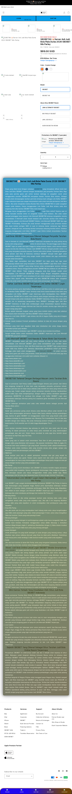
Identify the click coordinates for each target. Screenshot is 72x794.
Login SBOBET (10, 550)
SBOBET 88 (46, 95)
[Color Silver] (51, 69)
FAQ (37, 727)
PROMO (7, 792)
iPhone (6, 720)
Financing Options (26, 727)
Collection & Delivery (42, 717)
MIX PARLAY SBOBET (49, 113)
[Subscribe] (31, 776)
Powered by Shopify (62, 780)
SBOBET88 (38, 189)
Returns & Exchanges (42, 720)
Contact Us (39, 723)
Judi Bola (26, 244)
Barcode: (51, 47)
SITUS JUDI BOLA (9, 733)
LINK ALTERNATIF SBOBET (50, 107)
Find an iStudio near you (58, 718)
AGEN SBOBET (9, 736)
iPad (5, 717)
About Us (55, 714)
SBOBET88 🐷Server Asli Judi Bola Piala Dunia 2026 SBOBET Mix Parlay (36, 2)
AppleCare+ (23, 714)
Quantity (43, 152)
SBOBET (45, 89)
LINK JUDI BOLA (47, 119)
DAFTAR (36, 792)
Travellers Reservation (27, 733)
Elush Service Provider (27, 723)
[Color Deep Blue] (46, 69)
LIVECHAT (65, 792)
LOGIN (22, 792)
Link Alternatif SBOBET (44, 351)
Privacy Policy (40, 730)
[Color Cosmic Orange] (42, 69)
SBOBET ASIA (8, 730)
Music (6, 727)
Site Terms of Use (41, 733)
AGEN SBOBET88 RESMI (50, 125)
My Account (40, 714)
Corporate (23, 717)
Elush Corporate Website (59, 725)
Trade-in (22, 730)
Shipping (50, 53)
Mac (5, 714)
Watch (6, 723)
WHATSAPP (50, 792)
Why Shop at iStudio (58, 722)
